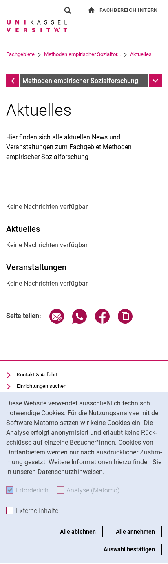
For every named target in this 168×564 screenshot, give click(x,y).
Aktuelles (141, 54)
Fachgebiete (20, 54)
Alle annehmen (135, 531)
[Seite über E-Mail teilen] (56, 321)
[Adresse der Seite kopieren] (125, 321)
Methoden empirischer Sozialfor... (82, 54)
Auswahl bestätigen (129, 549)
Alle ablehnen (78, 531)
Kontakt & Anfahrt (37, 375)
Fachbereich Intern (128, 10)
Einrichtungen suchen (41, 386)
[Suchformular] (68, 10)
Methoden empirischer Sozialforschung (80, 81)
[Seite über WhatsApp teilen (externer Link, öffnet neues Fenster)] (79, 321)
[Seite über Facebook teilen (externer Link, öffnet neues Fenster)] (102, 321)
